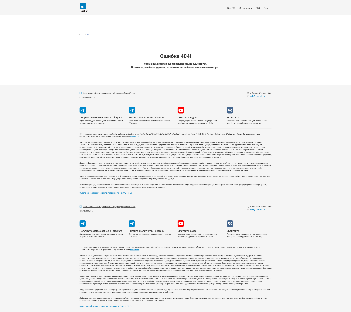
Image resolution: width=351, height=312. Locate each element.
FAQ (258, 8)
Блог (266, 8)
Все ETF (231, 8)
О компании (245, 8)
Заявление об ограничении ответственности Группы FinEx (106, 193)
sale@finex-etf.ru (257, 96)
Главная (81, 35)
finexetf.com (134, 136)
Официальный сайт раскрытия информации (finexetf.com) (109, 93)
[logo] (84, 7)
